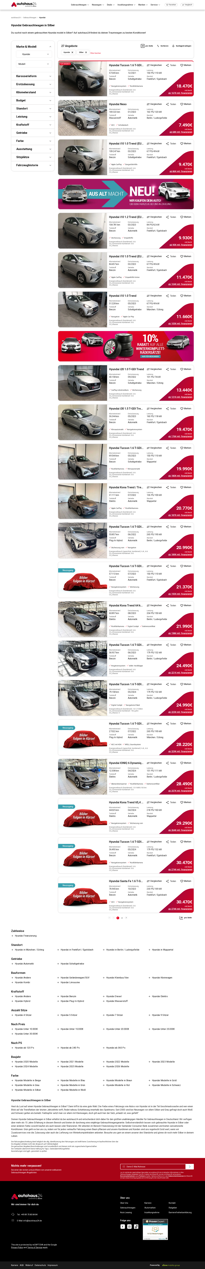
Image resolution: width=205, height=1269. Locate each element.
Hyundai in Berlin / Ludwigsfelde (122, 949)
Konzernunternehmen (127, 1176)
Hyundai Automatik (24, 963)
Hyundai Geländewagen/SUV (75, 977)
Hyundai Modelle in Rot (118, 1085)
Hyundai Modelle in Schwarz (166, 1085)
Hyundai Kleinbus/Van (117, 977)
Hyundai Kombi (22, 982)
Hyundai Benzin (68, 996)
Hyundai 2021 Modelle (72, 1061)
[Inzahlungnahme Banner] (126, 194)
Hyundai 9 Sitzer (160, 1015)
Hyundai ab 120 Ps (24, 1047)
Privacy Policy (17, 1247)
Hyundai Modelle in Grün (73, 1085)
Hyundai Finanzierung (26, 935)
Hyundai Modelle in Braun (119, 1080)
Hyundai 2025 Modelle (72, 1066)
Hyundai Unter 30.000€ (26, 1033)
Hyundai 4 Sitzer (23, 1015)
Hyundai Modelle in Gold (164, 1080)
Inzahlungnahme (151, 1212)
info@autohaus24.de (32, 1221)
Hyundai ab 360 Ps (115, 1047)
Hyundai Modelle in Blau (73, 1080)
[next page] (126, 917)
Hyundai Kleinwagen (162, 977)
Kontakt (172, 1203)
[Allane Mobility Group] (171, 1265)
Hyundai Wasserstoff (117, 1001)
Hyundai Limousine (70, 982)
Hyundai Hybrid (22, 1001)
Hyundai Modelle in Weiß (73, 1090)
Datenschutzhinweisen (176, 1176)
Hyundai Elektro (160, 996)
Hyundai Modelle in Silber (28, 1090)
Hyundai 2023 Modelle (163, 1061)
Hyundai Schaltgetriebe (72, 963)
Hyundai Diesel (114, 996)
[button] (33, 47)
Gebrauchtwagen (127, 1208)
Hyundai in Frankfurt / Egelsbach (77, 949)
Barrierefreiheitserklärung (180, 1212)
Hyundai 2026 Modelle (117, 1066)
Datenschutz (40, 1265)
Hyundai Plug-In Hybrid (72, 1001)
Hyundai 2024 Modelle (26, 1066)
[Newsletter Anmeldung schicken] (189, 1166)
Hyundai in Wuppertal (162, 949)
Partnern (142, 1176)
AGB (22, 1265)
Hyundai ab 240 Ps (70, 1047)
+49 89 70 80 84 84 (29, 1214)
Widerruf (29, 1265)
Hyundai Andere (23, 977)
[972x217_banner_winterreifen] (126, 346)
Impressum (53, 1265)
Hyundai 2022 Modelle (117, 1061)
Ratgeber (173, 1208)
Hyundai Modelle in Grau (27, 1085)
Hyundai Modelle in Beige (28, 1080)
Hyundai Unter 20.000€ (117, 1029)
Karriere (147, 1203)
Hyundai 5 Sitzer (69, 1015)
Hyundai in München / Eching (29, 949)
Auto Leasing (126, 1212)
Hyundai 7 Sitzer (114, 1015)
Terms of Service (34, 1247)
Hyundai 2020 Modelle (26, 1061)
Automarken (150, 1208)
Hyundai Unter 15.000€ (72, 1029)
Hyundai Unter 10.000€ (26, 1029)
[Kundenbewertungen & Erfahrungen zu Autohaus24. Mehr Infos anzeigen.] (155, 1229)
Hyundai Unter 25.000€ (163, 1029)
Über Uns (124, 1203)
